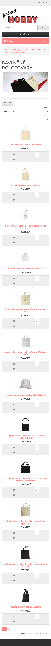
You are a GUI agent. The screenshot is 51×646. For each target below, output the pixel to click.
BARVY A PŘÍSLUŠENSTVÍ (35, 50)
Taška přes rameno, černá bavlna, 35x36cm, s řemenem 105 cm (25, 436)
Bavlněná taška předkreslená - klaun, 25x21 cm (25, 227)
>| (17, 629)
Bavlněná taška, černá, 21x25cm (25, 607)
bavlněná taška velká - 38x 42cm (25, 145)
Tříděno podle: (43, 107)
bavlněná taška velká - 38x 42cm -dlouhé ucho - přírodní (25, 522)
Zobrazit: (46, 115)
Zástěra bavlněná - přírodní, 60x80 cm (25, 269)
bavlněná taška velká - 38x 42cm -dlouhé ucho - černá (25, 565)
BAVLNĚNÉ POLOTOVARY (15, 52)
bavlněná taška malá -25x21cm (25, 185)
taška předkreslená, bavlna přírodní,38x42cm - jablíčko (25, 353)
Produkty (16, 50)
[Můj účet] (35, 3)
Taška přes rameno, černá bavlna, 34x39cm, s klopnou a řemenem (25, 479)
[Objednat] (47, 3)
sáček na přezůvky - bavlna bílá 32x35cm (25, 395)
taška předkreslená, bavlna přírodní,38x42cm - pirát (25, 310)
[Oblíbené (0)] (39, 3)
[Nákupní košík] (43, 3)
